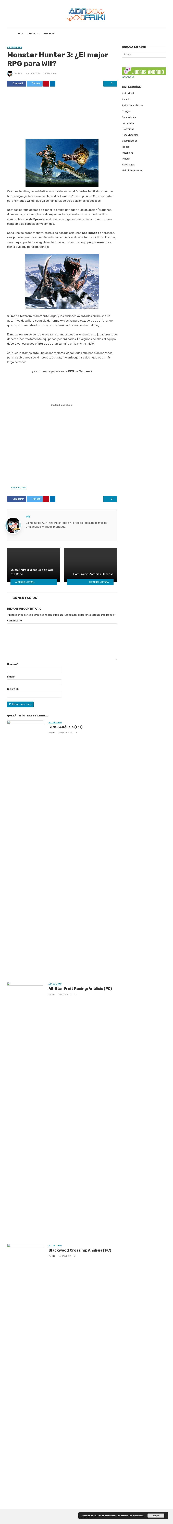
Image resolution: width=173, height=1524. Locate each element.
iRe (20, 73)
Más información (136, 1515)
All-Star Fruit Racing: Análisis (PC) (80, 989)
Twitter (126, 158)
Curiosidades (129, 117)
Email (11, 676)
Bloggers (126, 111)
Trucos (125, 146)
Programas (128, 129)
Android (126, 99)
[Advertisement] (62, 114)
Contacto (34, 33)
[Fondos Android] (126, 76)
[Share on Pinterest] (46, 84)
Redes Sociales (130, 135)
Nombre (12, 664)
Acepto (156, 1515)
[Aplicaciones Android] (123, 76)
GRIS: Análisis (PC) (65, 727)
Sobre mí (49, 33)
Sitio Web (13, 689)
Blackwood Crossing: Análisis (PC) (79, 1250)
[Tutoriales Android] (129, 76)
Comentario (14, 620)
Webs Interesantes (132, 170)
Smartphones (129, 141)
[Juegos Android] (144, 69)
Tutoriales (127, 152)
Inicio (21, 33)
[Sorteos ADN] (133, 76)
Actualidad (55, 722)
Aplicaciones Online (132, 105)
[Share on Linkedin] (52, 84)
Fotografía (128, 123)
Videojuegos (14, 47)
